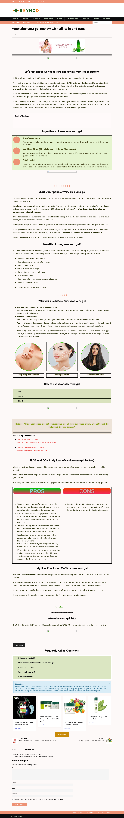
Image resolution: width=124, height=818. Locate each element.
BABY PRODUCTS (72, 19)
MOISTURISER (48, 19)
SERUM (96, 19)
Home (13, 1)
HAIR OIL (59, 19)
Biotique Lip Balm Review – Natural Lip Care (74, 723)
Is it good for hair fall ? (26, 658)
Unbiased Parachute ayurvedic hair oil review (32, 450)
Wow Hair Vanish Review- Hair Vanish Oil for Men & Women (37, 442)
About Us (31, 1)
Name (14, 782)
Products (21, 1)
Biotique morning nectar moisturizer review (99, 718)
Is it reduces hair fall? (25, 676)
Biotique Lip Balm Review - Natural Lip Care (27, 754)
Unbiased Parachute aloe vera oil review (30, 447)
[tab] (62, 391)
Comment (15, 768)
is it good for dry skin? (26, 667)
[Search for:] (102, 22)
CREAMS (86, 19)
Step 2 (20, 396)
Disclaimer (90, 812)
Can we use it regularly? (26, 672)
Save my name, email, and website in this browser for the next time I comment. (39, 799)
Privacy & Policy (78, 812)
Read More (18, 728)
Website (14, 794)
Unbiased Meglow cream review (27, 439)
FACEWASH (15, 19)
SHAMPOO (106, 19)
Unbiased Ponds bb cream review (28, 445)
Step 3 (20, 401)
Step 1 (20, 391)
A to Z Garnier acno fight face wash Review (24, 723)
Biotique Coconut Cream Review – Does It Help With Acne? (49, 719)
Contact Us (40, 1)
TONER (25, 19)
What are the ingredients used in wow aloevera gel (36, 663)
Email (14, 788)
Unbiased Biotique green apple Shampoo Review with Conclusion (33, 756)
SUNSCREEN (36, 19)
